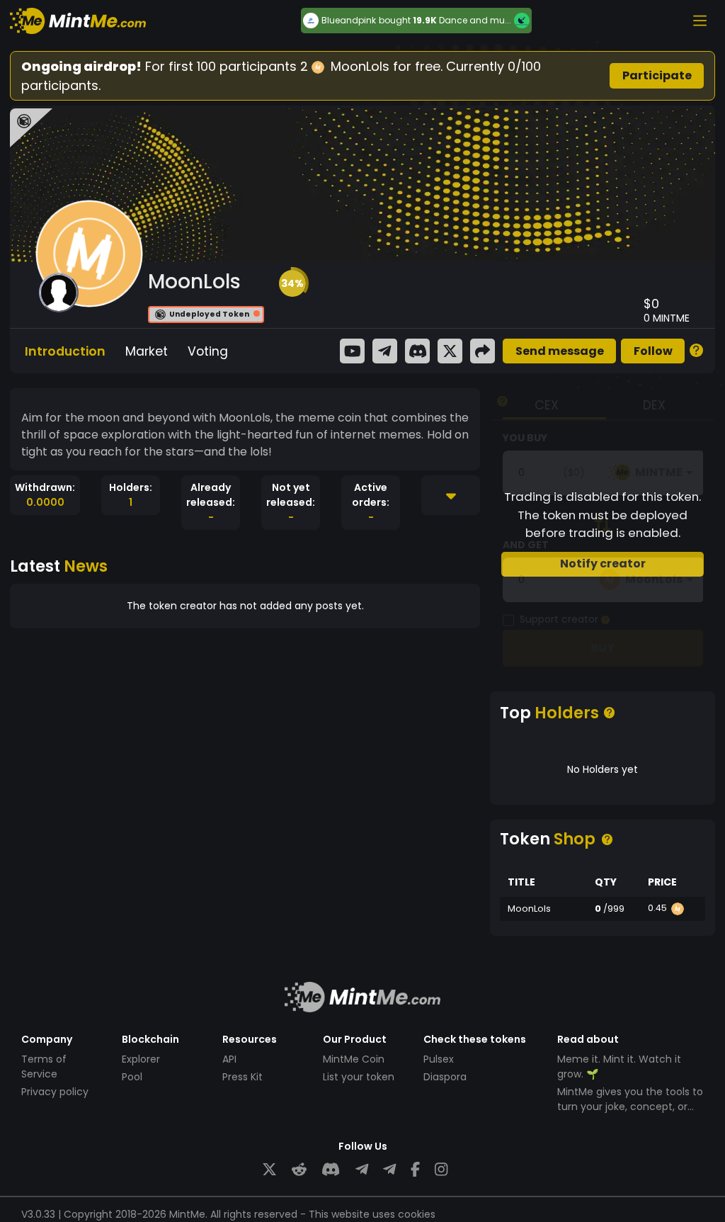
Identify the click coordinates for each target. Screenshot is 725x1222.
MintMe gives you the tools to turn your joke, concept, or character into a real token (630, 1106)
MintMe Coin (353, 1059)
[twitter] (269, 1170)
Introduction (65, 351)
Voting (208, 351)
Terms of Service (44, 1066)
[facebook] (415, 1170)
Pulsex (438, 1059)
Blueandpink (348, 20)
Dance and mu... (475, 20)
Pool (132, 1077)
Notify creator (603, 563)
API (229, 1059)
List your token (358, 1077)
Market (146, 351)
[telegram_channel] (389, 1170)
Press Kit (242, 1077)
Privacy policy (55, 1092)
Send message (559, 351)
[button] (292, 283)
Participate (657, 75)
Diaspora (445, 1077)
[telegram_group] (361, 1170)
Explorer (141, 1059)
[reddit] (299, 1170)
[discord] (330, 1170)
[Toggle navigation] (699, 20)
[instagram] (441, 1170)
